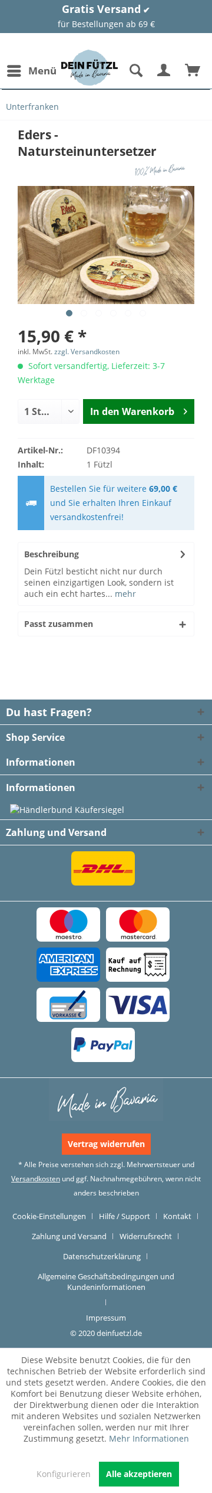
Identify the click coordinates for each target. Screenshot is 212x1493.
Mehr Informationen (149, 1438)
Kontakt (177, 1216)
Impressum (106, 1317)
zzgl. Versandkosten (87, 352)
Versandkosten (35, 1179)
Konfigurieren (64, 1473)
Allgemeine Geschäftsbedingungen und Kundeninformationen (106, 1281)
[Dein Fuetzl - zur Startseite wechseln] (89, 68)
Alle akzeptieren (139, 1473)
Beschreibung (51, 554)
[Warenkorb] (193, 71)
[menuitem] (31, 71)
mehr (124, 593)
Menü (42, 70)
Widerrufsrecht (146, 1236)
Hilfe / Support (124, 1216)
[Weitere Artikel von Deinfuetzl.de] (161, 169)
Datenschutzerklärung (102, 1256)
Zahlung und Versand (69, 1236)
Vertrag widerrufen (106, 1143)
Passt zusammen (58, 623)
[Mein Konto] (164, 71)
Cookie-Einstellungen (49, 1216)
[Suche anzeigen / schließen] (135, 71)
